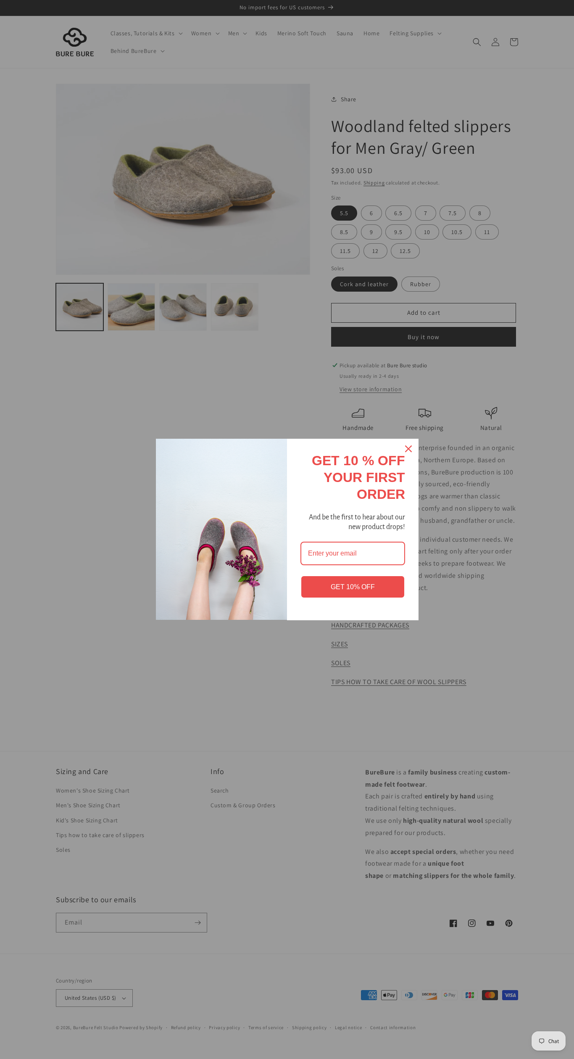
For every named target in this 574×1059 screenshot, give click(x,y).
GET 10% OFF (353, 586)
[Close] (408, 449)
